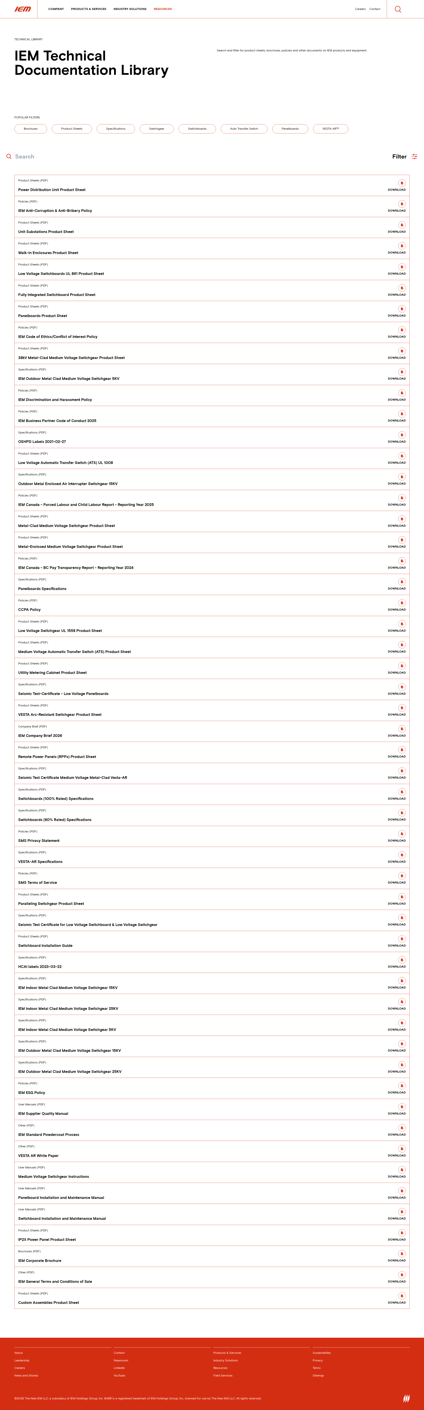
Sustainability (322, 1353)
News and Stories (26, 1375)
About (18, 1353)
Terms (317, 1368)
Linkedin (119, 1368)
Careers (360, 9)
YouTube (119, 1375)
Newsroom (121, 1360)
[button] (405, 156)
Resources (163, 9)
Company (56, 9)
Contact (374, 9)
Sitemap (318, 1375)
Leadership (21, 1360)
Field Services (223, 1375)
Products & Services (88, 9)
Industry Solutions (130, 9)
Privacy (318, 1360)
